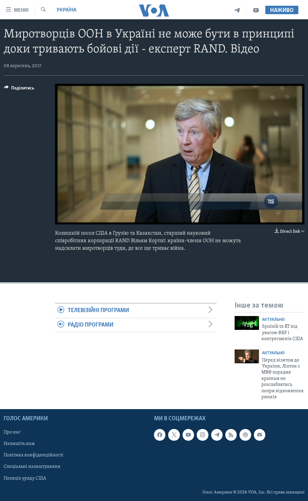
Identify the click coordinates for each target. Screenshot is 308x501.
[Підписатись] (259, 435)
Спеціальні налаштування (32, 467)
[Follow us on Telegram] (217, 435)
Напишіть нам (19, 444)
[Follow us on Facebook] (159, 435)
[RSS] (231, 435)
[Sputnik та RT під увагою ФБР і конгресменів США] (247, 323)
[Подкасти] (245, 435)
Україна (66, 10)
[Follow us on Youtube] (188, 435)
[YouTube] (256, 10)
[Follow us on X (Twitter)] (174, 435)
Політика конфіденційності (33, 455)
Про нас (12, 432)
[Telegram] (237, 10)
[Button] (19, 89)
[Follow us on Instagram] (202, 435)
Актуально (273, 320)
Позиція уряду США (25, 478)
